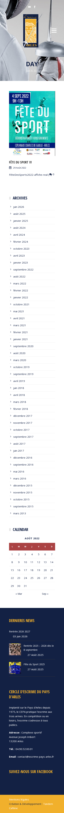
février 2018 (20, 408)
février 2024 (20, 241)
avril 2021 (19, 318)
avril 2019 (19, 381)
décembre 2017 (22, 415)
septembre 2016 (23, 464)
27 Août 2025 (35, 655)
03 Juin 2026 (20, 636)
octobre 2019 (21, 367)
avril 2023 (19, 255)
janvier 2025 (20, 220)
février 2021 (20, 332)
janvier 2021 (20, 339)
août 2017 (19, 443)
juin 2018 (18, 388)
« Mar (19, 593)
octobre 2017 (21, 429)
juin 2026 (18, 206)
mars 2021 (19, 325)
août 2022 (19, 276)
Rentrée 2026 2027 (19, 631)
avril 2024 (19, 234)
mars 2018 (19, 402)
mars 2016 (19, 478)
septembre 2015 (23, 506)
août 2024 (19, 227)
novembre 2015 (22, 492)
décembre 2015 (22, 485)
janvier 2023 (20, 262)
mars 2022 (19, 283)
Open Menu (54, 30)
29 (12, 586)
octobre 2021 (21, 304)
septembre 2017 (23, 436)
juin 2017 (18, 450)
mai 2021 (18, 311)
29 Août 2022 (19, 167)
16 (18, 570)
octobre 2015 (21, 499)
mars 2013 (19, 513)
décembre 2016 (22, 457)
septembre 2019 (23, 374)
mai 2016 (18, 471)
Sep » (45, 593)
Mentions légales (19, 799)
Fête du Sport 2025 (34, 664)
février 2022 (20, 290)
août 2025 (19, 213)
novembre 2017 (22, 422)
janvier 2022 (20, 297)
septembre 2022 (23, 269)
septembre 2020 (23, 346)
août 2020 (19, 353)
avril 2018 (19, 395)
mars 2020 (19, 360)
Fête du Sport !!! (20, 162)
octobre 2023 (21, 248)
